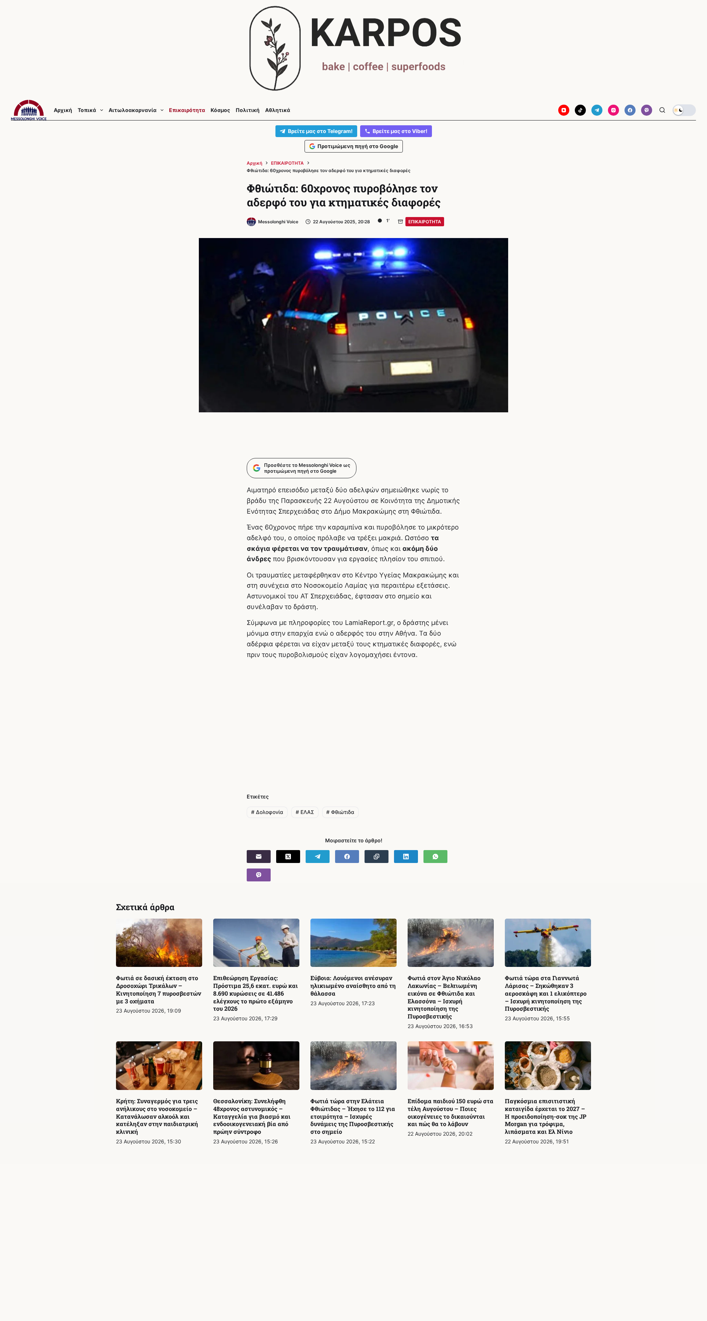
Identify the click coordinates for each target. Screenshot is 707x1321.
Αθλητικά (277, 110)
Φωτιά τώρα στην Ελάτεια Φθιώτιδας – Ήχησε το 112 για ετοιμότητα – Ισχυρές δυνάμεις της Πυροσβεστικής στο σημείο (352, 1116)
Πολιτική (248, 110)
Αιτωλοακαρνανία (132, 110)
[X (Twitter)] (288, 856)
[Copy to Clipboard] (376, 856)
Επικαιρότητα (187, 110)
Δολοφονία (267, 812)
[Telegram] (596, 110)
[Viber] (646, 110)
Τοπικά (87, 110)
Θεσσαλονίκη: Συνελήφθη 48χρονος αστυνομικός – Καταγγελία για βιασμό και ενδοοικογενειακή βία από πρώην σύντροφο (252, 1116)
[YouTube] (563, 110)
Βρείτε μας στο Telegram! (320, 131)
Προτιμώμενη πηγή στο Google (357, 146)
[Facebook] (630, 110)
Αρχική (63, 110)
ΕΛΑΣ (305, 812)
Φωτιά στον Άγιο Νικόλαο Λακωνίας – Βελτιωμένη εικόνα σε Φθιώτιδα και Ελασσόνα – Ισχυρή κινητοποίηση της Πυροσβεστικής (444, 997)
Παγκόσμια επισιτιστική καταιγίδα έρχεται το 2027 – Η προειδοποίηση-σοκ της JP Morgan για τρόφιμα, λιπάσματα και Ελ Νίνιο (545, 1116)
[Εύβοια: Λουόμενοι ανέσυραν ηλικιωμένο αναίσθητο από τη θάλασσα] (353, 943)
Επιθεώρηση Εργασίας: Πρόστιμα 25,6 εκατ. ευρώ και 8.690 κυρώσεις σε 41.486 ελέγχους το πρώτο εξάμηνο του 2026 (255, 993)
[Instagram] (613, 110)
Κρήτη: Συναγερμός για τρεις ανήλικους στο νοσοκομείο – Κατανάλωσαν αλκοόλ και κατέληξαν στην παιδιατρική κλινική (157, 1116)
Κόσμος (220, 110)
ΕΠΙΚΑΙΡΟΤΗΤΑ (424, 221)
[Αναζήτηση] (662, 110)
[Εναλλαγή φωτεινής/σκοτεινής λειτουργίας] (684, 110)
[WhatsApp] (435, 856)
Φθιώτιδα (340, 812)
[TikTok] (580, 110)
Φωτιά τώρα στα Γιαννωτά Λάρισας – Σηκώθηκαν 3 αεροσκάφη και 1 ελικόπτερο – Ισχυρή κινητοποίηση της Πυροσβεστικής (546, 993)
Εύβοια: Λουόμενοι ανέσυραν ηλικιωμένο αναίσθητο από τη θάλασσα (353, 985)
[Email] (259, 856)
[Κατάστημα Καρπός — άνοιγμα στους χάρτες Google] (353, 48)
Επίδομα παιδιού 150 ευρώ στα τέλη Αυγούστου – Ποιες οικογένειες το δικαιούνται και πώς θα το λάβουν (450, 1112)
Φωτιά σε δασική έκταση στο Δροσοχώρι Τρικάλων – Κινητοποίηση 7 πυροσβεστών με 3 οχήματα (158, 989)
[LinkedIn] (406, 856)
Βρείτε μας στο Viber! (400, 131)
